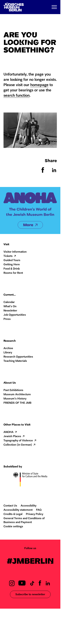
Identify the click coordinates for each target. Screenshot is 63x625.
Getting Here (12, 264)
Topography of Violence (18, 440)
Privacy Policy (34, 514)
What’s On (10, 306)
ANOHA (8, 432)
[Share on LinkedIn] (54, 172)
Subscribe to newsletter (30, 594)
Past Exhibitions (13, 390)
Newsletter (10, 311)
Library (8, 352)
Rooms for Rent (13, 273)
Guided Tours (12, 260)
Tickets (8, 256)
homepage (39, 85)
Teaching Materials (15, 361)
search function (17, 96)
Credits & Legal (13, 514)
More (28, 225)
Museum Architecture (17, 394)
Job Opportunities (15, 315)
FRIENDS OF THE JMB (17, 403)
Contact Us (10, 506)
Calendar (9, 302)
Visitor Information (15, 252)
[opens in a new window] (12, 585)
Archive (8, 348)
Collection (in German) (18, 445)
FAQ (38, 510)
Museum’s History (15, 399)
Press (7, 319)
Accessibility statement (18, 510)
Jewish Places (12, 436)
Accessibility (28, 506)
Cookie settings (13, 526)
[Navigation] (54, 7)
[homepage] (14, 7)
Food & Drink (12, 269)
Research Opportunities (18, 357)
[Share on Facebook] (42, 172)
